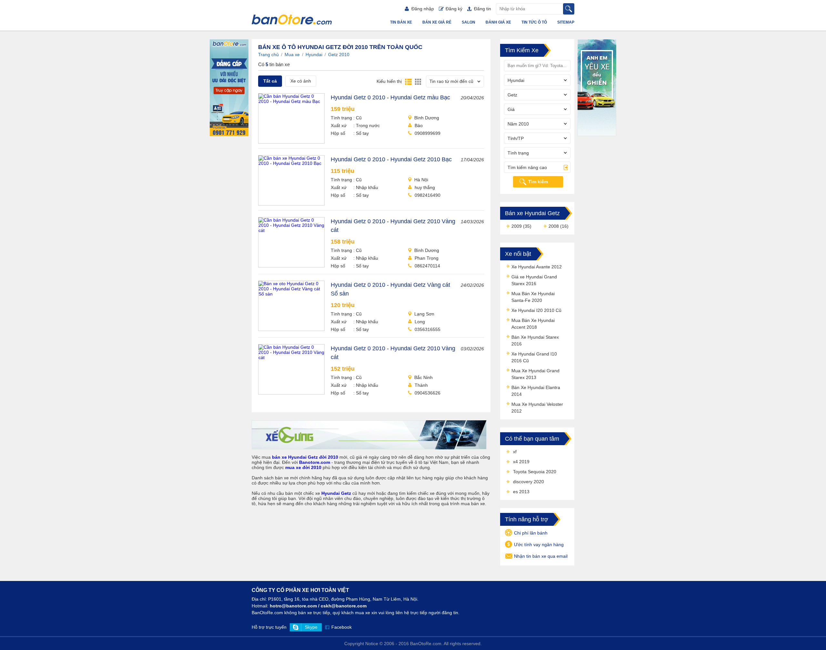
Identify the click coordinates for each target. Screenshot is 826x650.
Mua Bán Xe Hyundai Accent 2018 (533, 324)
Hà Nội (421, 179)
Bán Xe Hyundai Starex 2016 (535, 340)
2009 (516, 226)
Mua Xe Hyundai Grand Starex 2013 (535, 374)
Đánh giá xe (498, 22)
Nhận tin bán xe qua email (541, 556)
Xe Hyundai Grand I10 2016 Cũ (534, 357)
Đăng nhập (422, 8)
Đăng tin (482, 8)
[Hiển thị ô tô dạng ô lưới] (418, 81)
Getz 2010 (338, 54)
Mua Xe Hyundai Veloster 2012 (537, 408)
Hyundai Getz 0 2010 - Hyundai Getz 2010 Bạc (391, 159)
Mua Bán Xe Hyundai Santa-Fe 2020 (533, 297)
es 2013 (521, 491)
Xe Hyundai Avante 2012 (536, 266)
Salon (468, 22)
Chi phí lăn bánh (531, 532)
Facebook (341, 627)
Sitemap (565, 22)
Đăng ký (454, 8)
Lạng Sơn (424, 313)
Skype (311, 627)
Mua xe (292, 54)
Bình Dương (426, 117)
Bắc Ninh (423, 377)
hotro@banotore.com (293, 605)
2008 (554, 226)
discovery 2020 (528, 481)
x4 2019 (521, 461)
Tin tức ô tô (534, 22)
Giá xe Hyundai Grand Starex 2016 (534, 280)
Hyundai (314, 54)
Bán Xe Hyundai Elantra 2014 (535, 391)
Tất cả (270, 81)
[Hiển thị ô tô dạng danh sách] (408, 81)
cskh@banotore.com (344, 605)
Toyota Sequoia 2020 (534, 471)
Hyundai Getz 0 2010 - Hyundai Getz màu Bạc (390, 97)
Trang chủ (268, 54)
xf (515, 451)
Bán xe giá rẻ (436, 22)
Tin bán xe (401, 22)
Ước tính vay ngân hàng (539, 544)
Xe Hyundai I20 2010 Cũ (536, 310)
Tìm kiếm (538, 181)
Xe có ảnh (300, 81)
